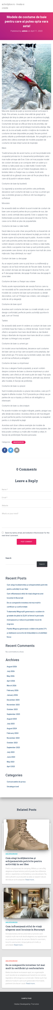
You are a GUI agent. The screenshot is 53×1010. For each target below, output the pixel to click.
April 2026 (11, 681)
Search (8, 558)
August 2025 (12, 719)
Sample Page (26, 998)
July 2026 (11, 671)
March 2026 (11, 686)
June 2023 (11, 757)
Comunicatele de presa (16, 782)
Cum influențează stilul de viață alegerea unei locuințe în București (25, 928)
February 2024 (12, 733)
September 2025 (13, 714)
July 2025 (11, 724)
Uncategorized (18, 442)
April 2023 (11, 766)
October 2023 (12, 743)
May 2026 (10, 676)
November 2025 (13, 705)
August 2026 (12, 667)
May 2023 (10, 762)
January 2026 (12, 695)
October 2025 (12, 709)
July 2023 (11, 752)
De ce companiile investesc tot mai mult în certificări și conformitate (25, 967)
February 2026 (12, 690)
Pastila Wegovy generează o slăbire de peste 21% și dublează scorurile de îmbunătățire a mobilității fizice (27, 633)
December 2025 (13, 700)
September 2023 (13, 747)
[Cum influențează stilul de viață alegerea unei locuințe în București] (26, 903)
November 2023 (13, 738)
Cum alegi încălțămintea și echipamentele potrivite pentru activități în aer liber (24, 861)
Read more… (30, 880)
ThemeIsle (35, 1004)
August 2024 (12, 728)
